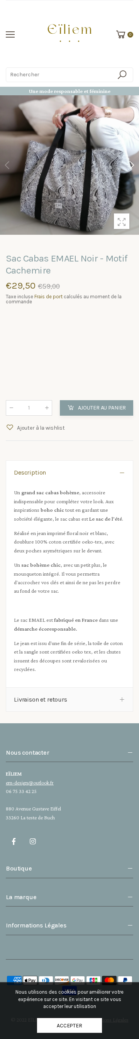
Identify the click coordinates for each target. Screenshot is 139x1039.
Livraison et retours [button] (40, 699)
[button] (131, 165)
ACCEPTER (69, 1025)
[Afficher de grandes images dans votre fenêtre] (121, 221)
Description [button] (30, 472)
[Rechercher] (123, 75)
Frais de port (48, 296)
